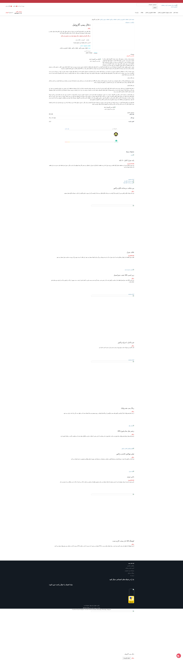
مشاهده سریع (132, 177)
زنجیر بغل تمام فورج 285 (126, 431)
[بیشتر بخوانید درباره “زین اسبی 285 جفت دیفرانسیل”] (132, 288)
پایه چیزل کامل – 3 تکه (126, 160)
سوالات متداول (131, 573)
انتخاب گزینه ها (127, 658)
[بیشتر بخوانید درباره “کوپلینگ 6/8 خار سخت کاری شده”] (132, 552)
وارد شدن (67, 128)
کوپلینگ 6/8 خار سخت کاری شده (123, 541)
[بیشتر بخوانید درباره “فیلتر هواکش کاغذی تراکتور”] (132, 465)
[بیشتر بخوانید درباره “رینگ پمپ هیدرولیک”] (132, 419)
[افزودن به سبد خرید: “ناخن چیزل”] (132, 488)
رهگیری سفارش (130, 565)
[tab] (95, 52)
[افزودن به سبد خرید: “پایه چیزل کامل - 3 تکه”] (132, 173)
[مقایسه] (132, 157)
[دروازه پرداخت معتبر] (131, 599)
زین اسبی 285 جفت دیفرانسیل (124, 275)
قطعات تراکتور (113, 19)
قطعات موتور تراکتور (104, 19)
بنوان (90, 605)
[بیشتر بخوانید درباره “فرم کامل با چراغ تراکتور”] (132, 353)
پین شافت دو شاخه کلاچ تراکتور (123, 188)
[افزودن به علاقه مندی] (132, 169)
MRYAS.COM (86, 607)
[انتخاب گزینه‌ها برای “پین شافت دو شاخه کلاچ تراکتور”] (132, 199)
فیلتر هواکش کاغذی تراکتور (125, 454)
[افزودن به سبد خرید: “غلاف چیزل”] (132, 263)
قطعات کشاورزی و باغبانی (122, 19)
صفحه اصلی (131, 19)
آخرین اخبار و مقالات (129, 568)
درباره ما (132, 575)
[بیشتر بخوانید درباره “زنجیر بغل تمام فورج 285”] (132, 442)
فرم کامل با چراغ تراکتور (126, 342)
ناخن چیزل (130, 477)
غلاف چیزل (130, 252)
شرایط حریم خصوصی (129, 570)
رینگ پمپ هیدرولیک (127, 408)
